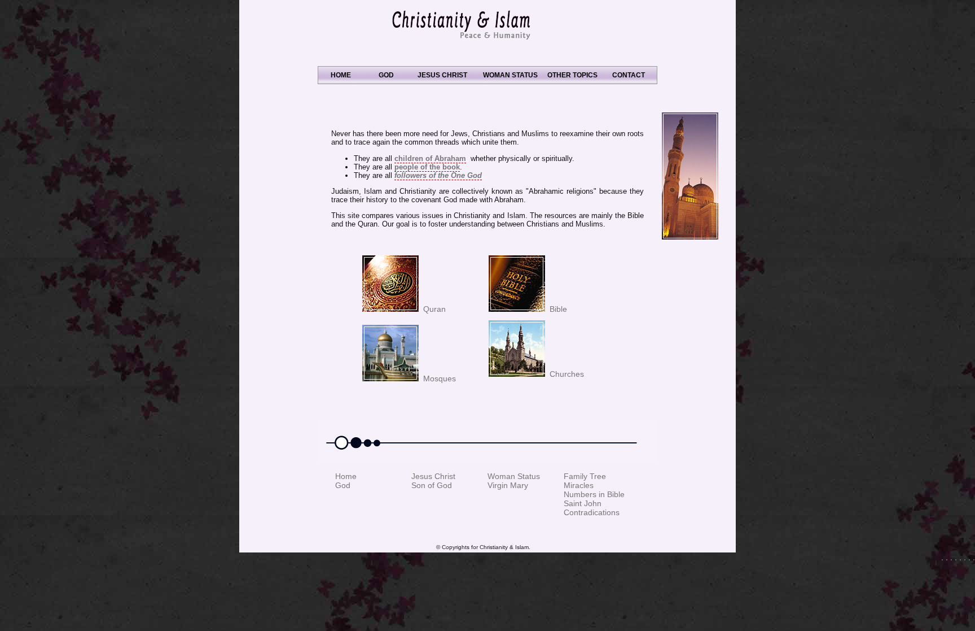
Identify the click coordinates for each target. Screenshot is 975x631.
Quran (432, 309)
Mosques (437, 378)
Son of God (431, 485)
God (342, 485)
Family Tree (585, 476)
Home (346, 476)
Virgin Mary (508, 485)
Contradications (592, 512)
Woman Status (514, 476)
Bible (556, 309)
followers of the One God (438, 175)
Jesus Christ (433, 476)
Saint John (582, 503)
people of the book (427, 167)
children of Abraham (430, 158)
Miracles (579, 485)
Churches (564, 373)
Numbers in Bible (594, 494)
